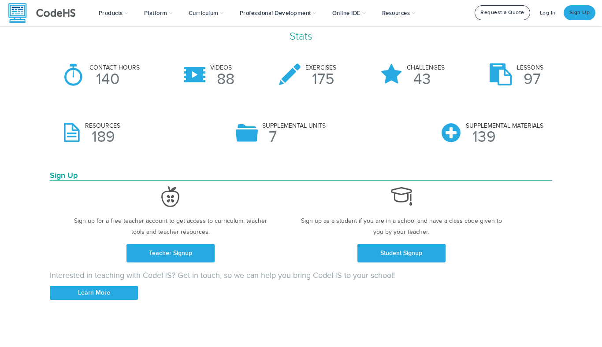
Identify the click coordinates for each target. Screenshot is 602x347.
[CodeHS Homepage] (45, 13)
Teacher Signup (170, 253)
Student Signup (401, 253)
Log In (548, 13)
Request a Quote (502, 12)
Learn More (94, 292)
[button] (113, 13)
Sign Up (579, 12)
